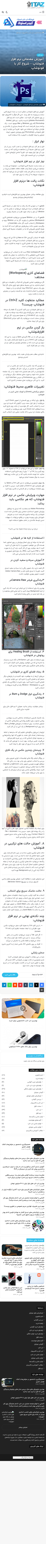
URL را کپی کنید (10, 975)
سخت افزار (37, 1106)
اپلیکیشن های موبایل (33, 1096)
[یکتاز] (35, 5)
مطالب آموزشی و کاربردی (34, 1131)
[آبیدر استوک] (23, 22)
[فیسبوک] (42, 985)
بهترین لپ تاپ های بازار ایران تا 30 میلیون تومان (27, 1183)
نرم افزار (18, 33)
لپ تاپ (38, 1110)
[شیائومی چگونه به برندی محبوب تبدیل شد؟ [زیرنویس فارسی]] (34, 1278)
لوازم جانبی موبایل (35, 1127)
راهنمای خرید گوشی (34, 1082)
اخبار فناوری (39, 1075)
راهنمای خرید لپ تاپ (33, 1085)
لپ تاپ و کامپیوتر (27, 33)
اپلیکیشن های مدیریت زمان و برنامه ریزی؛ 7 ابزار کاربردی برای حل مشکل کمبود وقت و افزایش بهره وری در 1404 (12, 1261)
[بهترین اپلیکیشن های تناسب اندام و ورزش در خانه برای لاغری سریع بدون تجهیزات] (38, 1226)
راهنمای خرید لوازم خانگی (32, 1089)
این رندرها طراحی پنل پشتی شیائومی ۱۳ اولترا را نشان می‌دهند (12, 1290)
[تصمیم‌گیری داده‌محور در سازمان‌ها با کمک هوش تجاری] (38, 1149)
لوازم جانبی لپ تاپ (34, 1124)
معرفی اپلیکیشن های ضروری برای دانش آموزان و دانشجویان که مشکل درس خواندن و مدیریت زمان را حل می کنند (34, 1262)
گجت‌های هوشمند (35, 1120)
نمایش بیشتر (23, 1427)
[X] (36, 985)
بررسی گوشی (36, 1099)
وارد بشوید (27, 1061)
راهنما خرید (39, 1079)
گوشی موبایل (38, 1092)
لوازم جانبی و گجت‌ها (36, 1117)
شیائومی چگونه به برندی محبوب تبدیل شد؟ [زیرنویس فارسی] (34, 1288)
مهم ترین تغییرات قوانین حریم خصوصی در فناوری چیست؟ (24, 1206)
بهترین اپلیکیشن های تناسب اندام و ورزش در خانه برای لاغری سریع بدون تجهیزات (17, 1223)
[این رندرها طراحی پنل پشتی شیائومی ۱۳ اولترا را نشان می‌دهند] (12, 1279)
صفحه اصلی (38, 33)
